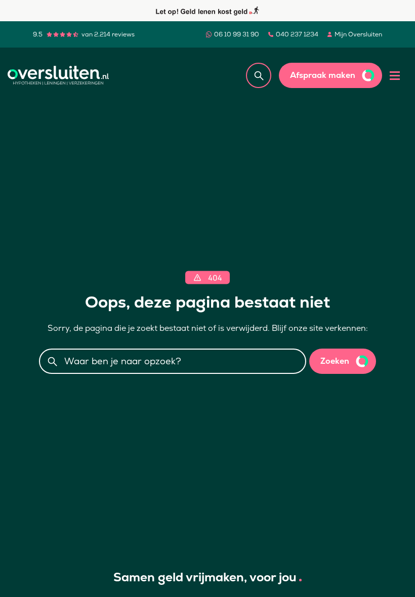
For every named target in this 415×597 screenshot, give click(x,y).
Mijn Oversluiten (358, 34)
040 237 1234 (297, 34)
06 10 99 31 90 (236, 34)
